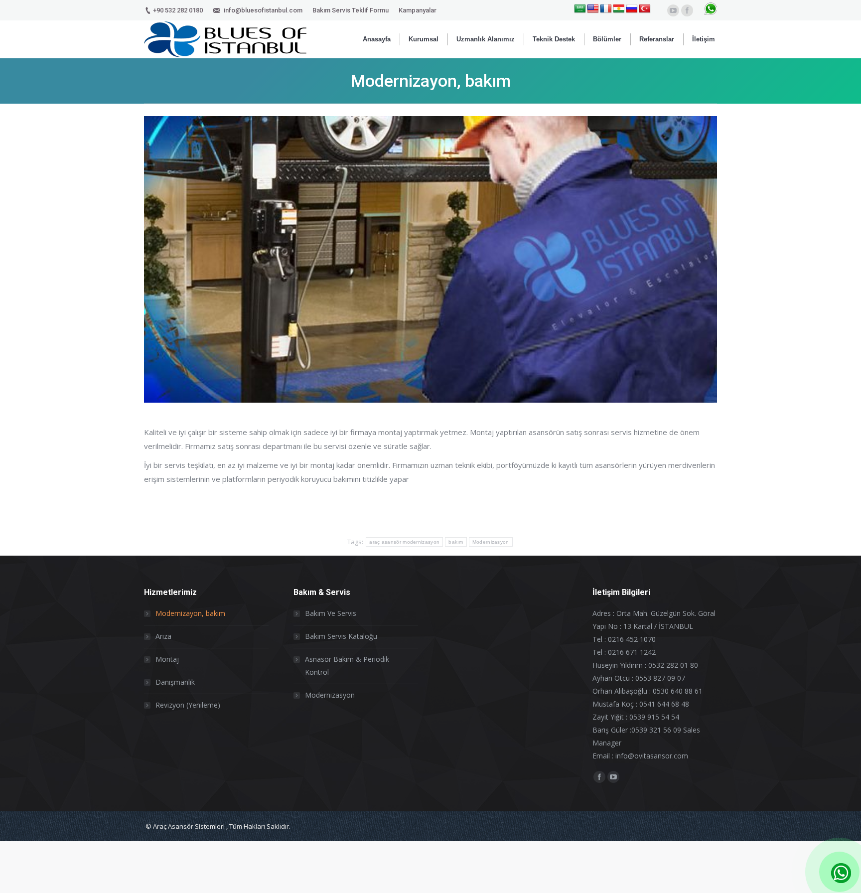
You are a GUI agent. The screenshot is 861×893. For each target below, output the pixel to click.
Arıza (163, 636)
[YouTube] (673, 10)
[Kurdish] (619, 9)
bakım (455, 542)
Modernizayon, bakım (190, 613)
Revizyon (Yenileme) (187, 705)
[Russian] (632, 9)
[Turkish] (645, 9)
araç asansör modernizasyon (404, 542)
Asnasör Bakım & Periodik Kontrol (347, 665)
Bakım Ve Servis (330, 613)
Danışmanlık (175, 682)
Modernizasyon (490, 542)
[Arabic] (580, 9)
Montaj (167, 659)
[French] (606, 9)
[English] (593, 9)
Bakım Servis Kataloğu (341, 636)
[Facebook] (687, 10)
